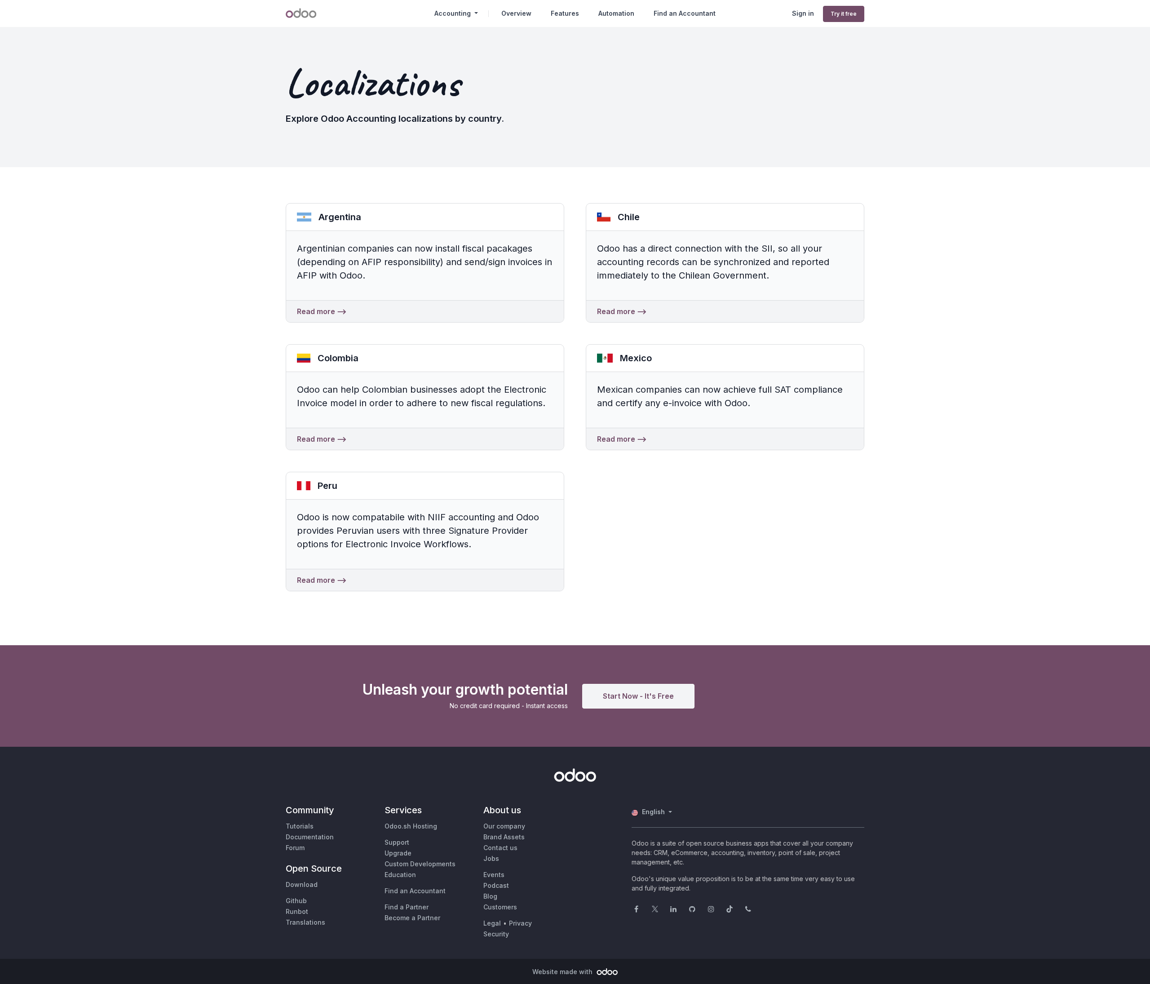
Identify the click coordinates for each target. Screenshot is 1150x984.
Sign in (803, 13)
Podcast (496, 885)
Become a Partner (412, 918)
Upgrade (398, 853)
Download (302, 884)
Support (397, 842)
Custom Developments (420, 864)
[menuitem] (516, 13)
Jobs (491, 858)
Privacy (520, 923)
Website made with (563, 971)
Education (400, 874)
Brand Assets (504, 837)
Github (296, 900)
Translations (305, 922)
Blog (490, 896)
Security (496, 934)
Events (493, 874)
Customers (500, 907)
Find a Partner (407, 907)
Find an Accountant (415, 891)
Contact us (500, 847)
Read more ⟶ (321, 311)
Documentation (310, 837)
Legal (492, 923)
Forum (295, 847)
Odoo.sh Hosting (411, 826)
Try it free (844, 13)
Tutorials (300, 826)
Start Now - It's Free (638, 695)
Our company (504, 826)
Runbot (297, 911)
